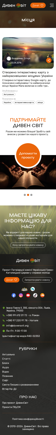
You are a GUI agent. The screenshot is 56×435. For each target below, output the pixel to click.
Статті (6, 358)
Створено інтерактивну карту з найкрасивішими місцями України (27, 73)
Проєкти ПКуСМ (11, 407)
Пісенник (7, 376)
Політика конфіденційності (28, 419)
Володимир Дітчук (21, 58)
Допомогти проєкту (28, 155)
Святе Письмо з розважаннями (20, 384)
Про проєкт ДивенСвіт (15, 402)
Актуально (9, 94)
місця (40, 102)
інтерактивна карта (24, 102)
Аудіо (5, 367)
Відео (5, 371)
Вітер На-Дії (9, 389)
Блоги (5, 363)
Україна (7, 102)
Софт (5, 380)
